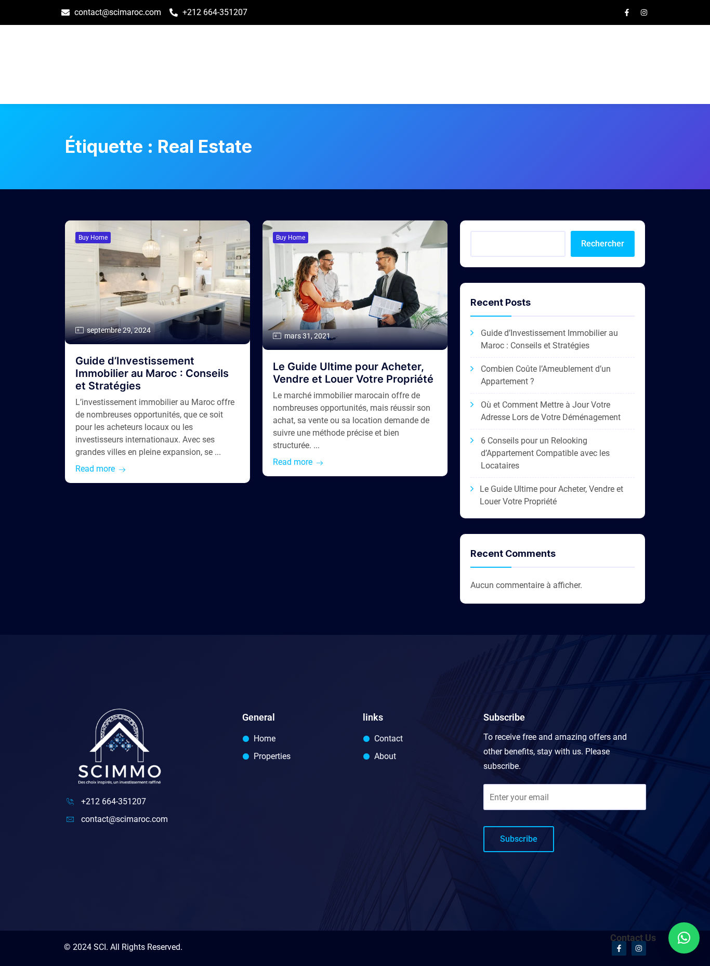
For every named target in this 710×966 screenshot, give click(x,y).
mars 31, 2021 (307, 336)
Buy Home (93, 237)
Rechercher (602, 244)
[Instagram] (644, 12)
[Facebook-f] (627, 12)
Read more (95, 469)
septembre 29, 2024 (119, 330)
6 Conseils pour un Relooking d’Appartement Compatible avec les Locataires (545, 453)
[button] (684, 938)
